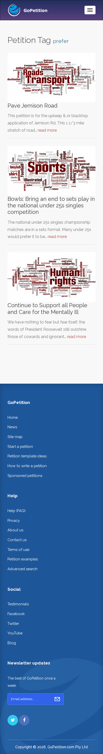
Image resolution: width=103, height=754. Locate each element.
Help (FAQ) (17, 511)
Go (57, 699)
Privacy (14, 520)
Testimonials (18, 604)
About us (15, 530)
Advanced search (23, 569)
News (12, 427)
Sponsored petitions (25, 475)
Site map (15, 437)
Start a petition (20, 446)
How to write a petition (27, 466)
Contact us (17, 540)
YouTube (15, 633)
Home (13, 417)
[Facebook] (24, 720)
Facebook (16, 614)
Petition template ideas (27, 456)
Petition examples (23, 559)
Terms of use (18, 549)
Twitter (13, 623)
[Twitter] (13, 720)
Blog (12, 643)
